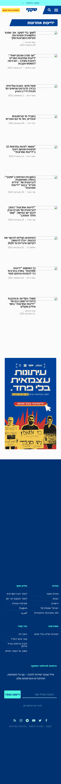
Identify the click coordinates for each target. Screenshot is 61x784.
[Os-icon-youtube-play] (33, 720)
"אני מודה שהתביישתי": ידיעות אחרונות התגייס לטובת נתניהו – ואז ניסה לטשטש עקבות (21, 59)
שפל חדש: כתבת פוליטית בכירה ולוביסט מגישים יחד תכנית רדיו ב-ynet (20, 88)
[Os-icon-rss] (14, 720)
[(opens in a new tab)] (45, 309)
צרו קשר (22, 626)
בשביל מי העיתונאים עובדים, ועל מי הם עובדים (21, 117)
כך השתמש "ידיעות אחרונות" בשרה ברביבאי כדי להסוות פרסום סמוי (22, 270)
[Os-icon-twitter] (40, 720)
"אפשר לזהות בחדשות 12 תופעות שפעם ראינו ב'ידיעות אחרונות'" (21, 149)
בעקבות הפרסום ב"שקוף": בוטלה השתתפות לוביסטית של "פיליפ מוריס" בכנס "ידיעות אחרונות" (19, 182)
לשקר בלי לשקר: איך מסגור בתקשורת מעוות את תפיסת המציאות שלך (20, 35)
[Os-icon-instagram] (21, 720)
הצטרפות (53, 626)
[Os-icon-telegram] (27, 720)
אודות (55, 585)
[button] (56, 10)
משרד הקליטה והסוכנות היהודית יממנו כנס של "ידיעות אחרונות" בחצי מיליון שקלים (21, 302)
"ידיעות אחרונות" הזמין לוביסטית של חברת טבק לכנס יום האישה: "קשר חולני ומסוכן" (21, 211)
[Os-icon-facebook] (46, 720)
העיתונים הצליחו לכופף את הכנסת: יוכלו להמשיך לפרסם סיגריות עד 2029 (20, 240)
